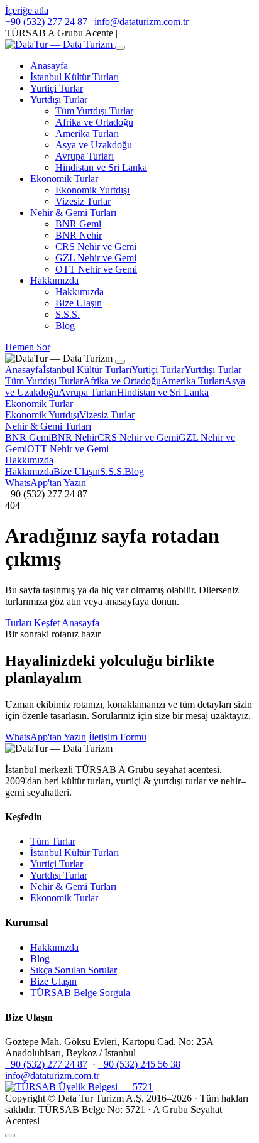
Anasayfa (49, 65)
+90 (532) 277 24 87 (46, 21)
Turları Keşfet (32, 622)
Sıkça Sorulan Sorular (73, 970)
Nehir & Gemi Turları (73, 212)
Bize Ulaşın (78, 303)
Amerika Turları (87, 133)
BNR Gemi (78, 224)
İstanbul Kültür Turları (74, 77)
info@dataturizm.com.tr (141, 21)
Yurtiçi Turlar (56, 88)
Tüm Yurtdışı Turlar (94, 111)
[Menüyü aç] (120, 48)
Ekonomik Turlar (64, 178)
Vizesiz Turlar (83, 201)
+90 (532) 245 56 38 (139, 1064)
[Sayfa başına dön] (10, 1135)
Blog (65, 325)
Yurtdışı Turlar (58, 99)
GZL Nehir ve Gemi (95, 257)
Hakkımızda (54, 280)
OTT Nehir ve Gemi (96, 269)
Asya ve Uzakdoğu (93, 144)
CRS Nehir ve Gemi (95, 246)
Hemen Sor (27, 347)
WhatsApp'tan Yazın (45, 482)
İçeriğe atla (26, 10)
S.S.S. (67, 314)
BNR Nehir (78, 235)
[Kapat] (120, 362)
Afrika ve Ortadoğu (94, 122)
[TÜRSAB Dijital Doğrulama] (79, 1086)
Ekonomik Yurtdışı (92, 190)
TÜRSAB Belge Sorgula (80, 992)
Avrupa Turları (84, 156)
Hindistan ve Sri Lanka (101, 167)
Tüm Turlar (52, 841)
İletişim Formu (117, 737)
